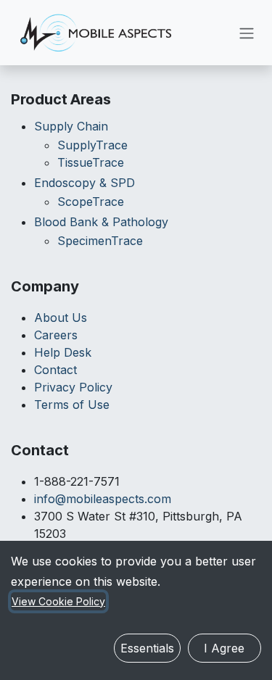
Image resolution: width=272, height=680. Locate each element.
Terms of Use (72, 404)
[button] (147, 648)
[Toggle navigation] (246, 32)
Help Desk (62, 352)
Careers (56, 335)
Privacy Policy (73, 387)
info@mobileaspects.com (102, 499)
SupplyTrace (92, 145)
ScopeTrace (90, 201)
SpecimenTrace (100, 240)
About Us (60, 317)
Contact (55, 369)
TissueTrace (90, 162)
